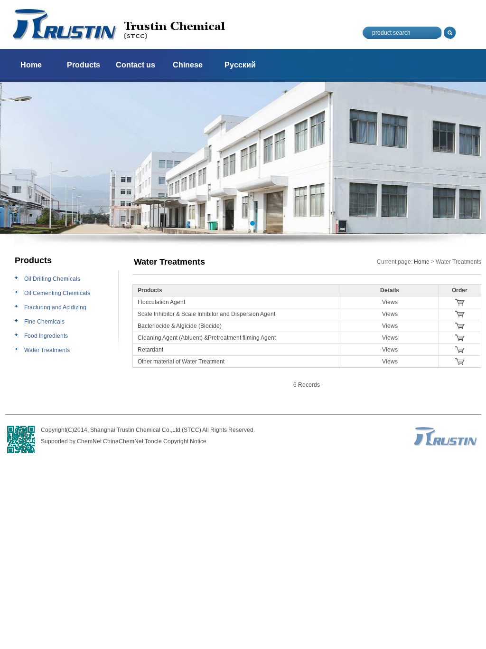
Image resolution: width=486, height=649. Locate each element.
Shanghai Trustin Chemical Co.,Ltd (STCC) (145, 430)
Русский (240, 65)
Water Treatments (47, 350)
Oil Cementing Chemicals (57, 293)
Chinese (188, 65)
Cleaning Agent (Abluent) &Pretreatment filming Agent (207, 337)
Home (31, 65)
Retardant (150, 349)
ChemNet (89, 441)
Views (390, 302)
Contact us (135, 65)
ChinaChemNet (123, 441)
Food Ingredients (46, 336)
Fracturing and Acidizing (55, 307)
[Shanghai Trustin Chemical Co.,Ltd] (118, 39)
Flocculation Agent (161, 302)
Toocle (153, 441)
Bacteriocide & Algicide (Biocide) (180, 326)
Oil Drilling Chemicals (52, 279)
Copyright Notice (184, 441)
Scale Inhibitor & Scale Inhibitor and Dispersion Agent (206, 314)
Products (83, 65)
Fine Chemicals (44, 321)
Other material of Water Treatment (181, 361)
